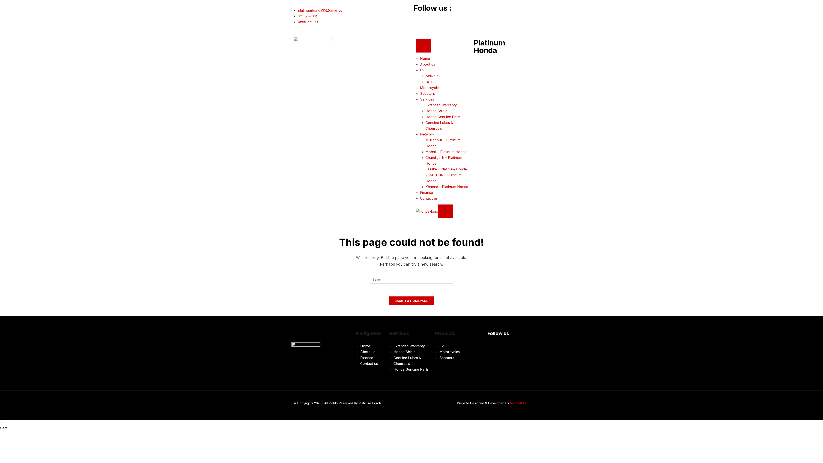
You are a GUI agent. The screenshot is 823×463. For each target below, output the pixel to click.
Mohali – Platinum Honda (445, 152)
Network (427, 134)
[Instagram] (430, 17)
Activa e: (432, 76)
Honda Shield (436, 111)
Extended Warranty (441, 105)
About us (427, 64)
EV (422, 70)
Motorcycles (430, 88)
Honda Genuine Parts (443, 117)
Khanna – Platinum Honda (446, 187)
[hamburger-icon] (423, 46)
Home (425, 58)
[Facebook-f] (419, 17)
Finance (426, 192)
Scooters (427, 93)
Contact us (429, 198)
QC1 (428, 82)
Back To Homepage (411, 300)
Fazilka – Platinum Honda (446, 169)
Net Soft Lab (519, 403)
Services (427, 99)
